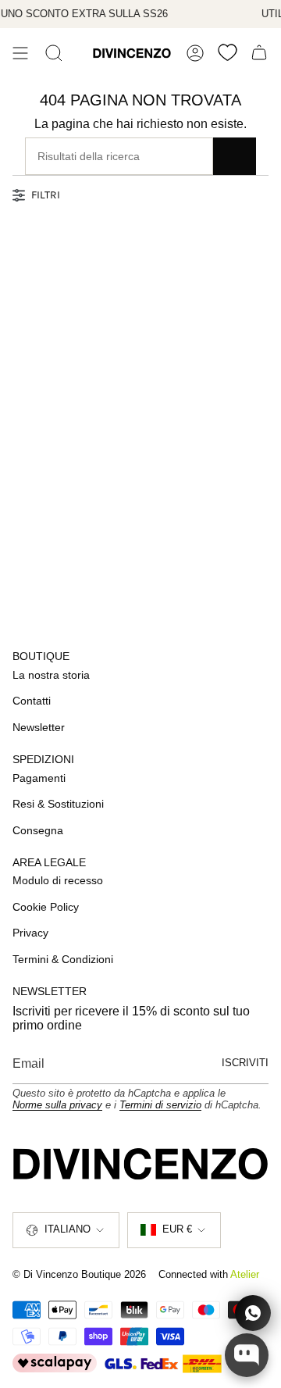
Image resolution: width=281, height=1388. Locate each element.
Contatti (31, 700)
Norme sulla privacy (57, 1105)
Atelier (244, 1274)
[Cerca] (53, 53)
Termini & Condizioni (62, 959)
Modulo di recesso (57, 880)
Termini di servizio (160, 1105)
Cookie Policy (45, 907)
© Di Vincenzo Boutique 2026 (79, 1274)
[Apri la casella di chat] (247, 1355)
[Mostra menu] (20, 53)
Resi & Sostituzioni (58, 803)
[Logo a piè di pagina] (140, 1163)
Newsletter (38, 727)
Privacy (30, 932)
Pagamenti (39, 778)
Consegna (37, 830)
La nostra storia (51, 675)
